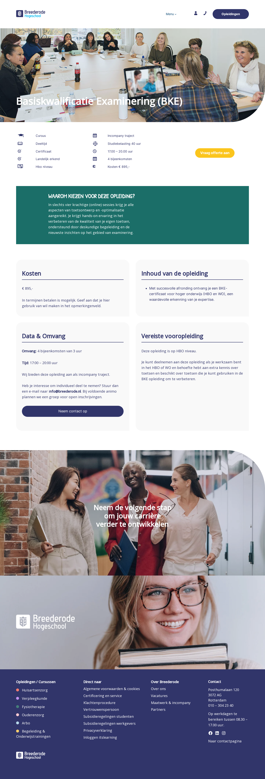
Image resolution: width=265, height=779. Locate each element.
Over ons (158, 688)
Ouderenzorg (33, 715)
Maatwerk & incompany (171, 702)
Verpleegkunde (34, 698)
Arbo (26, 723)
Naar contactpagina (225, 741)
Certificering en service (102, 695)
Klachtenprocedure (99, 702)
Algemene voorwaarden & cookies (111, 688)
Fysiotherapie (33, 706)
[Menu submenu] (176, 14)
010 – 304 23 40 (220, 705)
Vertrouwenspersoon (101, 709)
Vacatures (159, 695)
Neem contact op (72, 411)
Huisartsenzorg (35, 690)
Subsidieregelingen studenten (108, 716)
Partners (158, 709)
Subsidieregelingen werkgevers (109, 723)
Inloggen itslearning (100, 737)
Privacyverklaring (97, 730)
